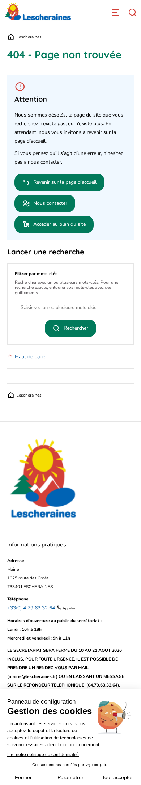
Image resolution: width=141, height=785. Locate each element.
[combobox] (70, 307)
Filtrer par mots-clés (36, 273)
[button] (115, 12)
